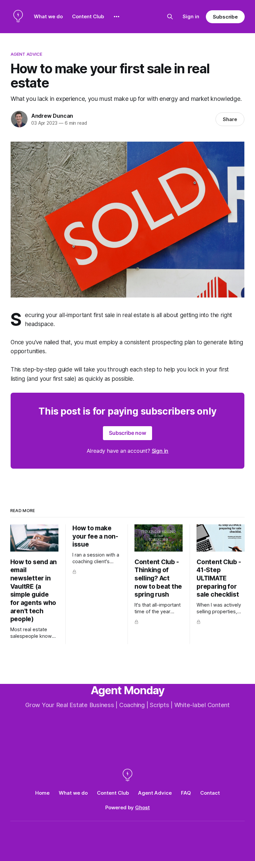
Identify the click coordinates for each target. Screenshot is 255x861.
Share (230, 119)
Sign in (191, 16)
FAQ (186, 793)
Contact (210, 793)
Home (42, 793)
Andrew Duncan (52, 115)
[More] (116, 16)
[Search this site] (170, 16)
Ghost (142, 807)
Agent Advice (26, 54)
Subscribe (225, 17)
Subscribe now (127, 433)
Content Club (88, 16)
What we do (48, 16)
